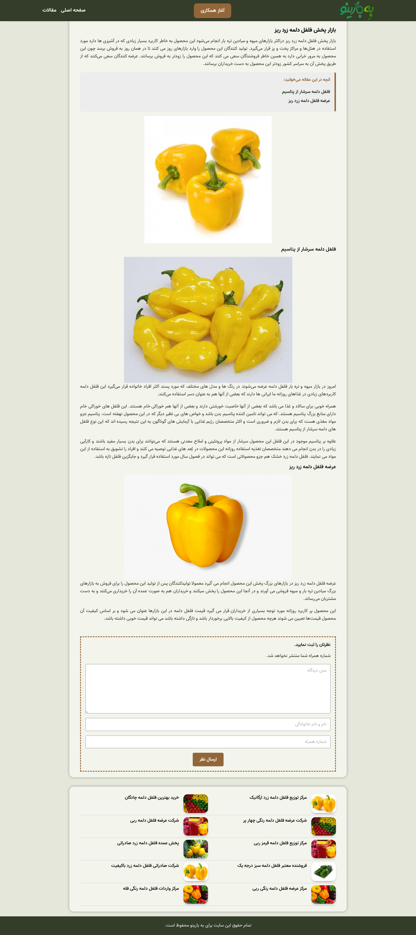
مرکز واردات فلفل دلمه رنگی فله (151, 888)
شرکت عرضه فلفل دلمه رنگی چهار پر (275, 820)
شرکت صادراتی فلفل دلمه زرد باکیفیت (145, 865)
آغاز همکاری (212, 10)
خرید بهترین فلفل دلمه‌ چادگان (152, 797)
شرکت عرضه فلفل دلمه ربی (154, 820)
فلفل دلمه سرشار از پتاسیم (306, 92)
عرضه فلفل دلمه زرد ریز (309, 101)
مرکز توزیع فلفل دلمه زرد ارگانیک (278, 797)
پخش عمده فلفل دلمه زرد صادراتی (148, 843)
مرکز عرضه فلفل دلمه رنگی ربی (279, 888)
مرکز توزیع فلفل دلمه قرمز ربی (280, 843)
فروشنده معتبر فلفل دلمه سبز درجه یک (272, 865)
